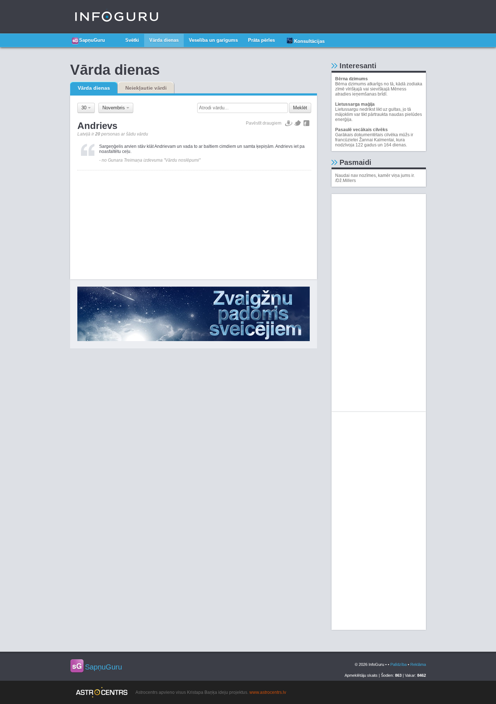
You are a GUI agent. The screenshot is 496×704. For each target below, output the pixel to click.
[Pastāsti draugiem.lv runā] (288, 123)
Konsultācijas (309, 41)
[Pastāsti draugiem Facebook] (306, 123)
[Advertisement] (194, 221)
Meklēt (300, 107)
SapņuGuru (92, 40)
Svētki (132, 40)
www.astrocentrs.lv (267, 692)
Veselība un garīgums (213, 40)
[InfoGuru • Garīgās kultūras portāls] (116, 16)
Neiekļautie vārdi (146, 88)
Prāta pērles (261, 40)
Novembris (114, 107)
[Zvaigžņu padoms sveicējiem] (193, 314)
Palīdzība (398, 664)
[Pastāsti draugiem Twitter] (298, 123)
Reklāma (418, 664)
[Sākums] (115, 37)
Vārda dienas (164, 40)
